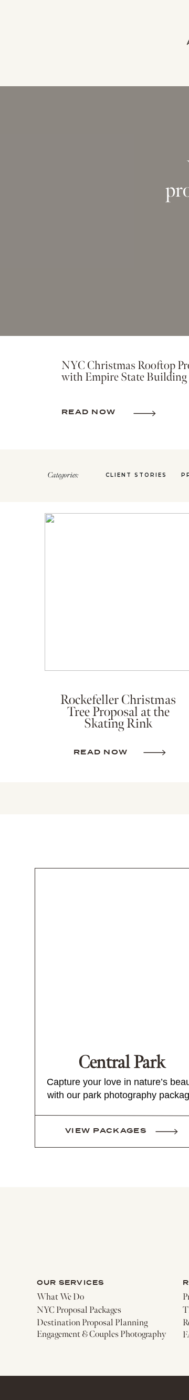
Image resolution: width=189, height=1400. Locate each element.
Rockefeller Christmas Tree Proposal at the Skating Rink (118, 712)
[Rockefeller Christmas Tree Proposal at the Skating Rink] (154, 752)
